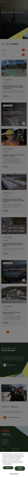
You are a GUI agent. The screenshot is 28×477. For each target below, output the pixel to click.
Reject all (8, 467)
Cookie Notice (9, 464)
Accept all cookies (19, 468)
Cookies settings (14, 473)
